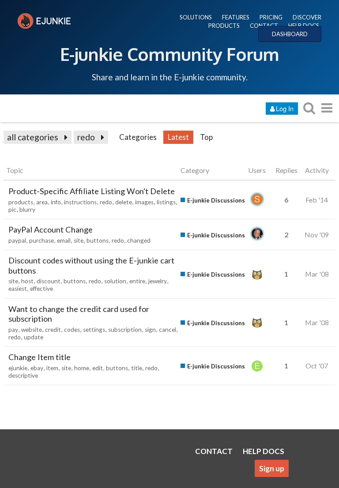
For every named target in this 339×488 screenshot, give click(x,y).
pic (12, 209)
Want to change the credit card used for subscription (78, 314)
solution (115, 281)
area (42, 202)
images (144, 202)
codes (72, 329)
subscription (125, 329)
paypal (17, 240)
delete (123, 202)
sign (150, 329)
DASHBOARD (290, 34)
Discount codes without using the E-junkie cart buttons (91, 265)
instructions (80, 202)
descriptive (23, 375)
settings (94, 329)
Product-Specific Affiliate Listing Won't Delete (91, 191)
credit (53, 329)
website (31, 329)
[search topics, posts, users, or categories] (309, 107)
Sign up (271, 468)
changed (139, 240)
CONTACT (264, 25)
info (56, 202)
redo (86, 137)
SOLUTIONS (196, 17)
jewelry (157, 281)
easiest (17, 288)
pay (13, 329)
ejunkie (17, 368)
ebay (36, 368)
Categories (138, 137)
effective (41, 288)
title (136, 368)
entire (137, 281)
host (27, 281)
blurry (27, 209)
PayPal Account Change (50, 229)
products (20, 202)
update (33, 337)
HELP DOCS (303, 25)
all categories (32, 137)
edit (97, 368)
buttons (98, 240)
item (52, 368)
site (78, 240)
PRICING (271, 17)
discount (48, 281)
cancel (167, 329)
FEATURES (235, 17)
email (64, 240)
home (81, 368)
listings (166, 202)
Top (206, 137)
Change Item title (39, 357)
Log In (285, 108)
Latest (178, 137)
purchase (41, 240)
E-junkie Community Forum (169, 54)
